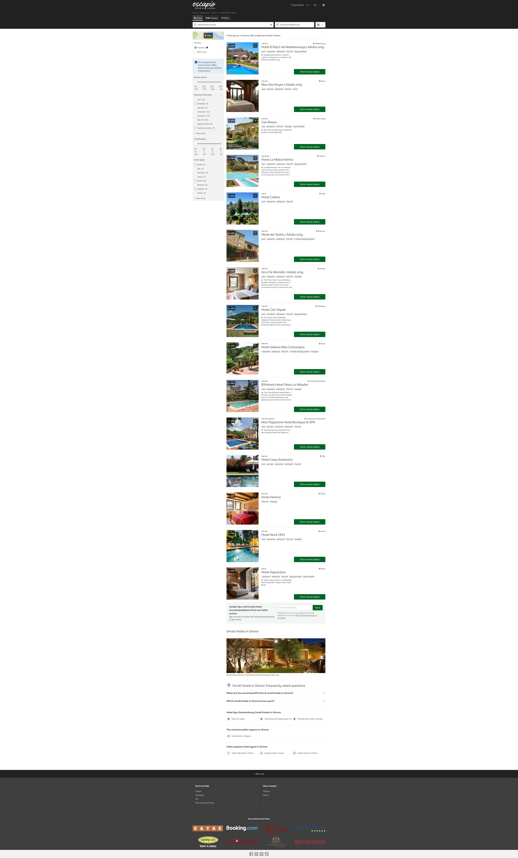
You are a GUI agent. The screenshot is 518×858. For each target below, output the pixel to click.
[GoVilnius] (309, 841)
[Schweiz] (242, 842)
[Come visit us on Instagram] (256, 854)
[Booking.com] (242, 828)
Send (317, 607)
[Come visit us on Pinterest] (261, 854)
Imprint (266, 795)
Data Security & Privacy (204, 803)
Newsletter (199, 795)
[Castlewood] (276, 841)
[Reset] (271, 24)
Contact (198, 791)
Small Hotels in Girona (227, 13)
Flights (226, 18)
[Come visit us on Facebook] (251, 854)
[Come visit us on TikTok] (267, 854)
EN (315, 5)
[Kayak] (208, 828)
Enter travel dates (309, 71)
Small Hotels (204, 13)
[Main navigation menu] (323, 5)
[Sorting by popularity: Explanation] (207, 47)
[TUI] (276, 828)
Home (195, 13)
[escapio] (204, 5)
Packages (214, 18)
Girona (214, 13)
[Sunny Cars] (208, 841)
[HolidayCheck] (309, 828)
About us (266, 791)
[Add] (255, 46)
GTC (196, 799)
